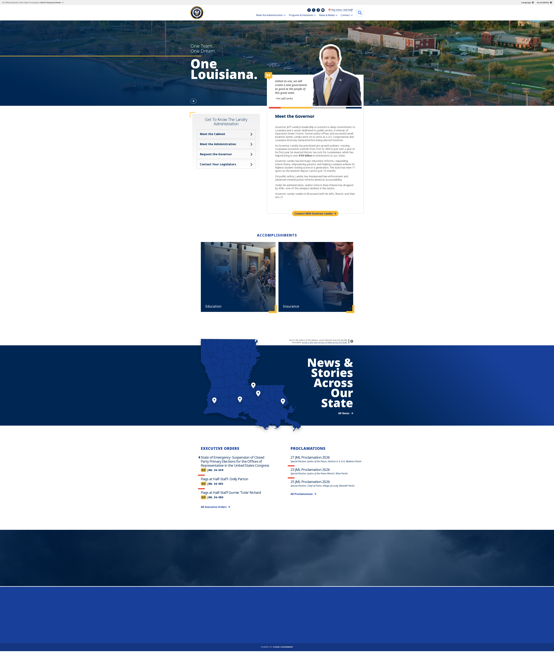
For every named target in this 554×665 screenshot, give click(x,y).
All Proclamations (302, 494)
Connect (345, 15)
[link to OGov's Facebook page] (328, 628)
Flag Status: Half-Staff (342, 9)
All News (343, 413)
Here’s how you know (50, 2)
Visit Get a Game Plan (220, 569)
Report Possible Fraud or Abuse (282, 609)
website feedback (334, 617)
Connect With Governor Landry (313, 213)
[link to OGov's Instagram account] (342, 628)
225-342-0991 (202, 623)
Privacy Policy (272, 617)
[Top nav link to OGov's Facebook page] (309, 10)
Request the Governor (216, 154)
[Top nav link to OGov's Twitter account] (313, 10)
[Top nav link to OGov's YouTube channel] (323, 10)
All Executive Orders (214, 507)
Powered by (277, 647)
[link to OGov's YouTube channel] (349, 628)
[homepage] (196, 12)
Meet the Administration (269, 15)
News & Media (327, 15)
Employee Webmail (275, 605)
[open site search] (360, 12)
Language (526, 2)
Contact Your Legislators (218, 164)
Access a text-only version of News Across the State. (324, 342)
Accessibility (543, 2)
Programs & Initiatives (301, 15)
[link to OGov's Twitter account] (335, 628)
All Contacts (200, 630)
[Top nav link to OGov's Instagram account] (318, 10)
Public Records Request (277, 613)
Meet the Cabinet (212, 134)
